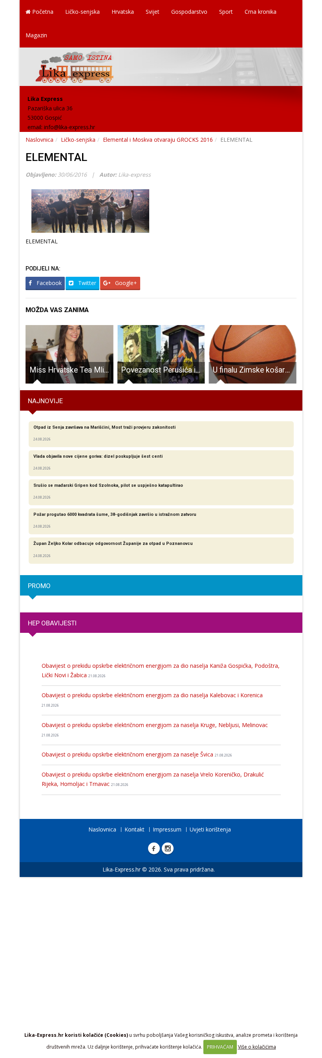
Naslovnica (39, 139)
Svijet (152, 11)
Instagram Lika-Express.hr (168, 848)
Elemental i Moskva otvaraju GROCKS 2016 (158, 139)
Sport (226, 11)
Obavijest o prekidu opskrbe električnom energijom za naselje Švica (137, 754)
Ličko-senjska (82, 11)
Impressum (167, 829)
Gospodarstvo (189, 11)
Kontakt (134, 829)
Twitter (86, 283)
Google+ (125, 283)
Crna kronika (260, 11)
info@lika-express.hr (69, 127)
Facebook (48, 283)
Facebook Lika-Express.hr (154, 848)
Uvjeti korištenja (210, 829)
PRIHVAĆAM (220, 1046)
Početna (42, 11)
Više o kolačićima (257, 1046)
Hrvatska (123, 11)
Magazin (36, 35)
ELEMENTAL (56, 157)
